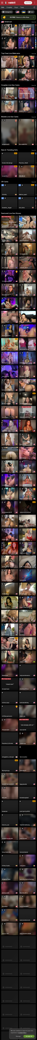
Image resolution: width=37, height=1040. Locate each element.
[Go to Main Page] (11, 3)
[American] (17, 12)
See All (34, 22)
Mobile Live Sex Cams (9, 117)
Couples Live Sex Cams (10, 85)
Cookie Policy (22, 1032)
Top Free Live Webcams (10, 53)
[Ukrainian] (23, 12)
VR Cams (4, 182)
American (8, 22)
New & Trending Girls (9, 150)
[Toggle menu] (2, 2)
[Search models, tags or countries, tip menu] (34, 7)
